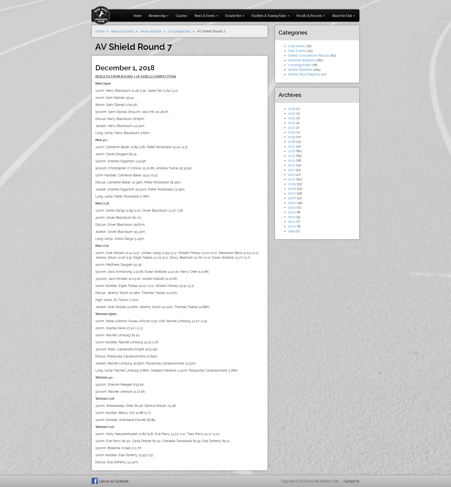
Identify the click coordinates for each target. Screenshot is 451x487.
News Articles (151, 31)
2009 (292, 184)
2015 (291, 156)
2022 (291, 123)
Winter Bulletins (300, 69)
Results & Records (309, 15)
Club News (296, 46)
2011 (291, 174)
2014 (291, 160)
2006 (292, 198)
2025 (291, 113)
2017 (291, 146)
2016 (291, 151)
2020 (291, 132)
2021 (291, 127)
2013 (291, 165)
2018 (291, 141)
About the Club (342, 15)
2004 (292, 207)
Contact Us (351, 481)
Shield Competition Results (309, 55)
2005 (292, 203)
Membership (157, 15)
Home (138, 15)
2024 (291, 118)
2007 (292, 193)
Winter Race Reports (304, 74)
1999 (291, 231)
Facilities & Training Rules (269, 15)
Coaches (181, 15)
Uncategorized (299, 65)
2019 (291, 137)
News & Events (205, 15)
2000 (292, 226)
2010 (291, 179)
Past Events (297, 51)
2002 (291, 217)
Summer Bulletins (301, 60)
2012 (291, 170)
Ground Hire (233, 15)
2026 (291, 109)
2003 (292, 212)
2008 (292, 188)
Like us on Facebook (113, 481)
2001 (291, 221)
